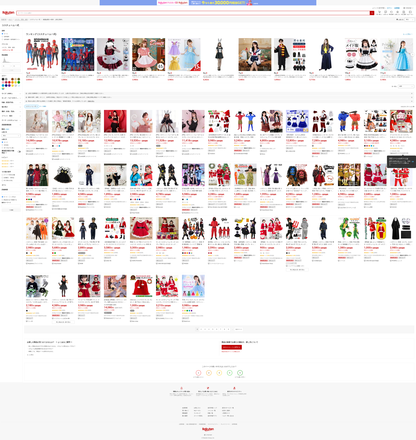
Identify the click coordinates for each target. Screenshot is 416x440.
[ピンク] (3, 82)
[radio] (2, 33)
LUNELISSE (291, 151)
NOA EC (108, 207)
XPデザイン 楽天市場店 (295, 207)
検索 (12, 70)
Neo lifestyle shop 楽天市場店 (218, 207)
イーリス (342, 260)
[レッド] (9, 82)
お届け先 (4, 132)
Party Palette (135, 213)
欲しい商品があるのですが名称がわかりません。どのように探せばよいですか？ (52, 346)
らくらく (82, 318)
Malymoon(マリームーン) (113, 318)
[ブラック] (3, 79)
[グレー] (6, 79)
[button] (408, 8)
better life (108, 260)
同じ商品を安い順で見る (297, 269)
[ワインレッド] (6, 82)
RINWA (186, 263)
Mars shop (135, 321)
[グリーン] (18, 82)
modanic (212, 153)
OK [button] (413, 161)
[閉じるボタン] (412, 93)
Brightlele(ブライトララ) (35, 210)
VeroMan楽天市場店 (242, 153)
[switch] (19, 152)
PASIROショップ (345, 153)
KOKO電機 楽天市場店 (60, 209)
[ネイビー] (6, 85)
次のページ (239, 329)
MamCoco (187, 321)
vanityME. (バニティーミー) (36, 154)
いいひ (316, 156)
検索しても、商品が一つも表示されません (41, 351)
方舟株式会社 (318, 260)
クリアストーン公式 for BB (62, 318)
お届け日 (4, 139)
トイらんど (369, 156)
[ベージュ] (15, 79)
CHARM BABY (318, 207)
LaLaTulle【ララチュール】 (348, 207)
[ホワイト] (9, 79)
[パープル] (9, 85)
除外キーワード (6, 202)
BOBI (81, 263)
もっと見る (30, 355)
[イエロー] (15, 82)
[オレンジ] (12, 82)
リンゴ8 (30, 321)
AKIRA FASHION (137, 260)
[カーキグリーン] (18, 79)
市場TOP (3, 19)
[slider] (2, 62)
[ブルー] (3, 85)
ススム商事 (369, 207)
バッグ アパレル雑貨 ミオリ (296, 266)
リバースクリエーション (217, 263)
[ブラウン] (12, 79)
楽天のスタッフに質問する (231, 347)
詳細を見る (91, 101)
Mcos (263, 154)
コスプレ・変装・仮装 (21, 19)
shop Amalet (57, 263)
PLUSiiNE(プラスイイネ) (165, 318)
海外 (8, 129)
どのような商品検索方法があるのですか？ (41, 349)
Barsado (160, 207)
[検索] (372, 13)
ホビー (10, 19)
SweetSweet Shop (267, 210)
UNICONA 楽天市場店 (164, 263)
